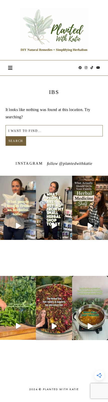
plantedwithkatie (77, 163)
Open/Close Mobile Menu (10, 67)
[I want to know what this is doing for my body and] (54, 226)
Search (16, 141)
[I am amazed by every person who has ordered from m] (18, 226)
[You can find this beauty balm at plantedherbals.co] (90, 326)
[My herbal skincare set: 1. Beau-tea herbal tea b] (54, 326)
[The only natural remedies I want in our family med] (90, 226)
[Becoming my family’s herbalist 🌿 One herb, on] (18, 326)
